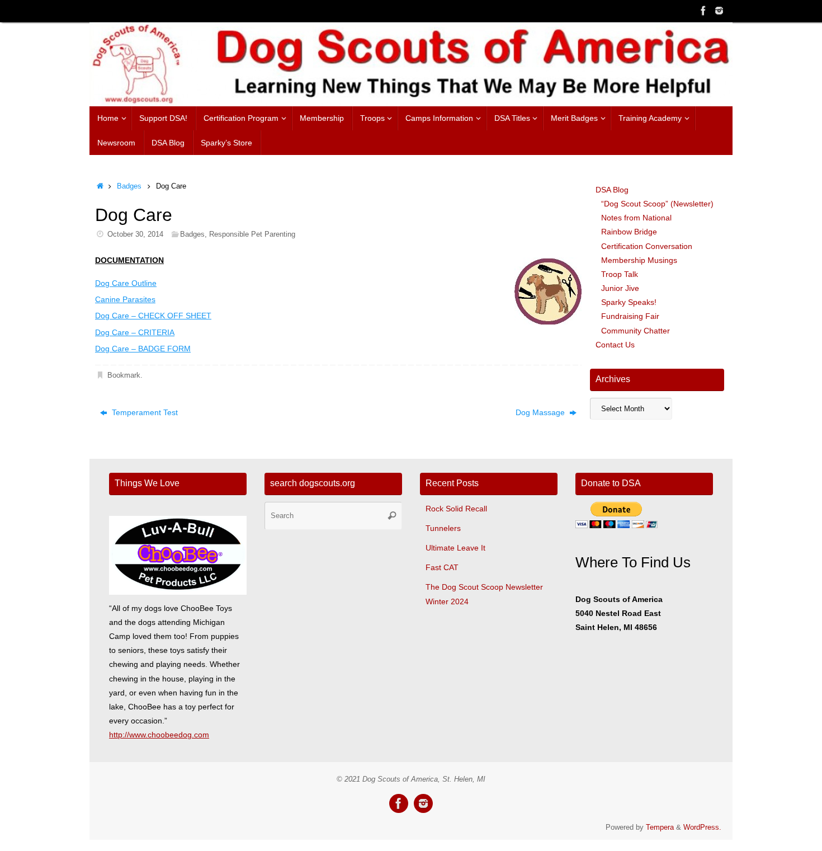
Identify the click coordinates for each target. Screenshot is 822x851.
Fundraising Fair (630, 316)
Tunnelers (443, 528)
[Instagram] (719, 10)
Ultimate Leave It (455, 547)
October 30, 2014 (135, 234)
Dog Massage (541, 412)
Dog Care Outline (126, 283)
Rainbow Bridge (629, 231)
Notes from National (636, 217)
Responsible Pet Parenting (252, 234)
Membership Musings (639, 260)
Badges (129, 186)
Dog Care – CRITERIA (134, 332)
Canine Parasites (125, 299)
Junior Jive (620, 288)
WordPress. (702, 827)
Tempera (660, 827)
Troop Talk (619, 274)
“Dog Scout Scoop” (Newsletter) (657, 203)
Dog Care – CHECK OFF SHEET (153, 315)
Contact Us (615, 344)
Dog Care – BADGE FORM (143, 348)
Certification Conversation (646, 246)
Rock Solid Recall (456, 508)
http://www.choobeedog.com (159, 734)
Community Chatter (635, 330)
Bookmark (123, 375)
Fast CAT (442, 567)
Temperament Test (144, 412)
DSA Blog (612, 189)
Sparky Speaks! (628, 302)
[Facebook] (703, 10)
